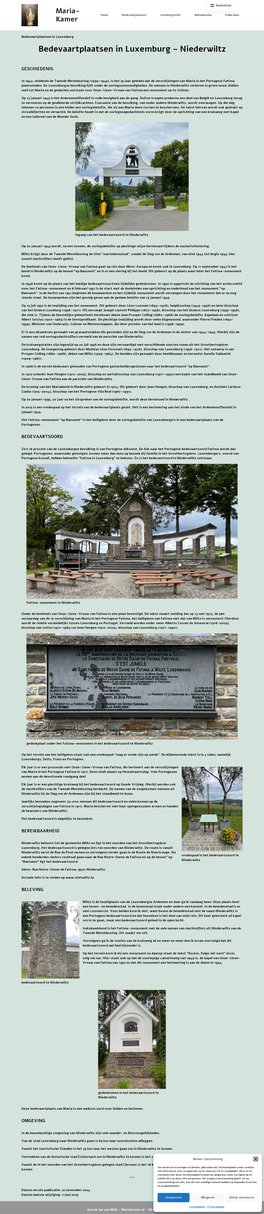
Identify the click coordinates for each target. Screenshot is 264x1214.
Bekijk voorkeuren (241, 1197)
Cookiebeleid (197, 1206)
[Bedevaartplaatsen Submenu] (149, 15)
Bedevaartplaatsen (134, 15)
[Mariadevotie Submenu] (215, 15)
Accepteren (174, 1197)
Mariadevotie (203, 15)
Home (104, 15)
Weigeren (207, 1197)
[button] (256, 1159)
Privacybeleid (215, 1206)
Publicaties (232, 15)
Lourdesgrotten (170, 15)
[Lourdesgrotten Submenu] (184, 15)
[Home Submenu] (111, 15)
